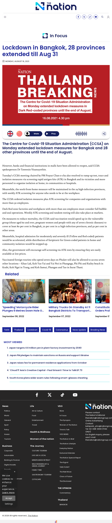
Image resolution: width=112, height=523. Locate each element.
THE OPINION (64, 488)
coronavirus (62, 329)
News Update (79, 329)
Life (32, 406)
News (5, 406)
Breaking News (98, 329)
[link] (23, 301)
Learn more (8, 492)
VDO (60, 406)
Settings (9, 503)
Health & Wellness (40, 431)
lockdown (32, 329)
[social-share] (78, 17)
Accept (9, 498)
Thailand (18, 329)
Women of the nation (42, 438)
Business (7, 445)
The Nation (33, 515)
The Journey (37, 445)
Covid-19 (46, 329)
